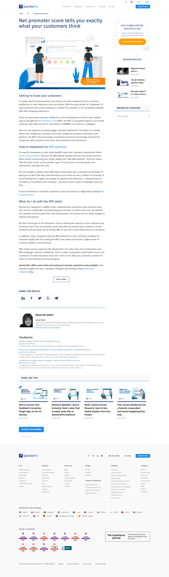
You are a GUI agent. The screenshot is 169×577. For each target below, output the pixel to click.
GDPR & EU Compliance (118, 489)
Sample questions (24, 470)
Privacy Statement (73, 564)
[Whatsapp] (47, 298)
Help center (115, 456)
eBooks (67, 475)
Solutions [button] (78, 6)
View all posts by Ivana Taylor (48, 327)
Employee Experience (117, 492)
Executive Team (145, 472)
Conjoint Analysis (116, 473)
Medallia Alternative (91, 493)
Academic (88, 475)
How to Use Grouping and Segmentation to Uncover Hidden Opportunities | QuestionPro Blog (53, 350)
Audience (44, 481)
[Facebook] (31, 298)
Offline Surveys (115, 478)
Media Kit (143, 489)
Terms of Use (87, 564)
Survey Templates (70, 478)
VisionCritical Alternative (92, 490)
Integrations (22, 481)
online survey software (29, 156)
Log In (147, 2)
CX (28, 14)
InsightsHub (45, 492)
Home (21, 14)
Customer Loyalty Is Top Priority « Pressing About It (37, 341)
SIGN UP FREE (143, 7)
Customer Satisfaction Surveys (120, 481)
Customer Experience (41, 14)
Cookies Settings (100, 564)
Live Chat (127, 456)
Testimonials (144, 478)
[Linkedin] (23, 298)
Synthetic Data (115, 498)
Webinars (67, 486)
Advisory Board (145, 481)
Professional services (25, 483)
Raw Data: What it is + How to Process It (139, 94)
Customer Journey (116, 495)
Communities (46, 478)
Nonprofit (88, 472)
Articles (67, 472)
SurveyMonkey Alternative (93, 487)
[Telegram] (56, 298)
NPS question (58, 147)
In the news (144, 475)
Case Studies (68, 481)
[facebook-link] (88, 456)
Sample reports (23, 472)
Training (67, 483)
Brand (142, 486)
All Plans (87, 470)
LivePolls (44, 489)
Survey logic (22, 475)
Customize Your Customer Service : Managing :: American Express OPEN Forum (47, 361)
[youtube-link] (102, 456)
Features (102, 6)
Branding (21, 478)
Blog (66, 470)
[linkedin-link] (97, 456)
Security (21, 486)
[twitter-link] (93, 456)
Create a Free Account (132, 42)
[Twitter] (39, 298)
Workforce (45, 475)
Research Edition (47, 486)
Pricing (111, 6)
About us (143, 470)
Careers (143, 483)
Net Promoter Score (47, 121)
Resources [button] (90, 6)
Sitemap (60, 564)
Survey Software (46, 470)
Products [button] (65, 6)
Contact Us (144, 492)
